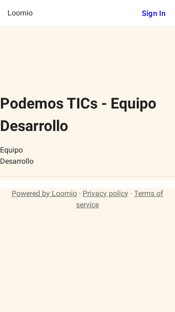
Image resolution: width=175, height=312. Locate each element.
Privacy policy (105, 193)
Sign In (154, 13)
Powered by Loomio (44, 193)
